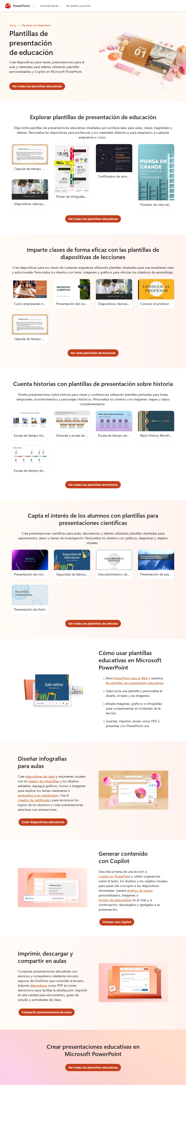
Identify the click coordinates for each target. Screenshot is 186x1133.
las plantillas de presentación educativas (134, 683)
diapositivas (38, 985)
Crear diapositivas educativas (43, 822)
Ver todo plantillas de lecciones (93, 353)
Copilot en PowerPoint (115, 876)
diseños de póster (140, 890)
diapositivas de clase (40, 776)
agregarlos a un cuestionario (38, 795)
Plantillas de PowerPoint (36, 25)
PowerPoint (21, 6)
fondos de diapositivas (115, 900)
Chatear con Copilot (116, 922)
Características (49, 5)
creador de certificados (34, 800)
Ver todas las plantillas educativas (37, 86)
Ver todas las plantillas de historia (93, 485)
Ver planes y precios (78, 5)
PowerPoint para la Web (131, 678)
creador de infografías (43, 781)
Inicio (12, 25)
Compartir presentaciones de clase (47, 1012)
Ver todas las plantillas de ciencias (93, 624)
